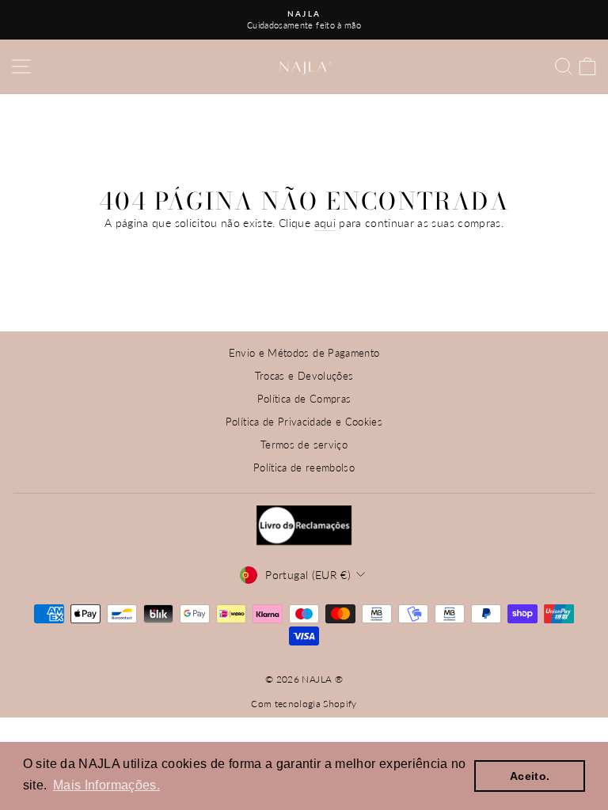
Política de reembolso (304, 467)
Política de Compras (304, 398)
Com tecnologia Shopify (304, 704)
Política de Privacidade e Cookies (304, 421)
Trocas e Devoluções (304, 375)
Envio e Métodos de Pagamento (304, 352)
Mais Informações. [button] (106, 785)
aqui (325, 222)
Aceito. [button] (529, 776)
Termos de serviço (304, 444)
